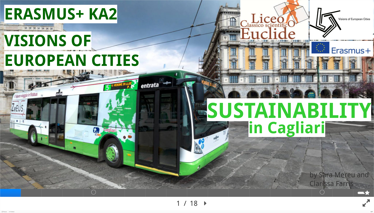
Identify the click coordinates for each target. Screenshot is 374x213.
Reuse (5, 211)
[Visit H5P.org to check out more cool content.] (372, 212)
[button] (205, 203)
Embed (12, 211)
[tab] (10, 193)
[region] (187, 105)
